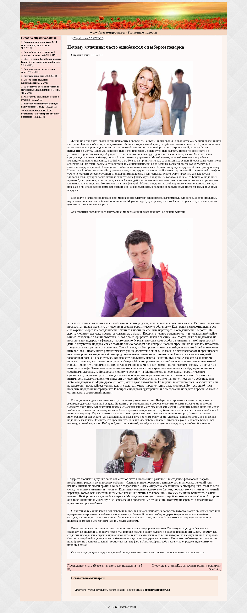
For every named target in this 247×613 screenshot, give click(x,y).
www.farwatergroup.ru (107, 32)
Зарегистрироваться (156, 589)
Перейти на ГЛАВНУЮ (88, 38)
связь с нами (128, 606)
